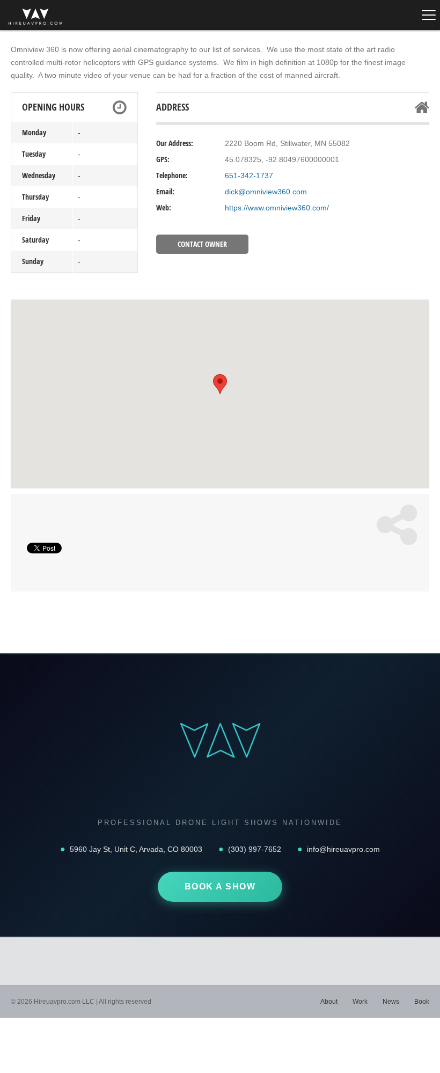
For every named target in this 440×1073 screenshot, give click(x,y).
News (391, 1001)
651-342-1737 (249, 175)
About (329, 1001)
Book (421, 1001)
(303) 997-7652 (254, 849)
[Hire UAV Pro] (35, 17)
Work (360, 1001)
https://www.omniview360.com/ (277, 207)
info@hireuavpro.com (343, 849)
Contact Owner (202, 244)
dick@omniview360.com (266, 191)
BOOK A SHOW (220, 886)
